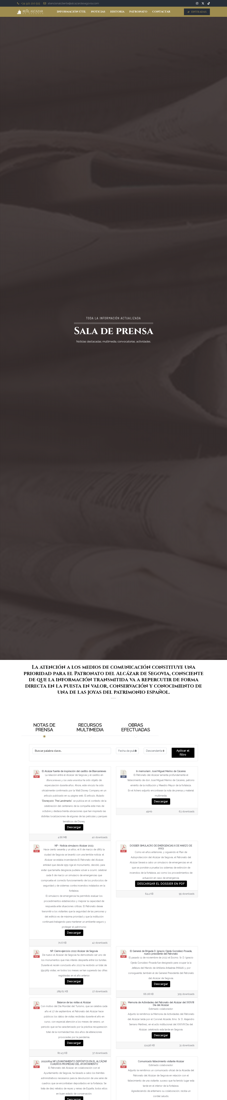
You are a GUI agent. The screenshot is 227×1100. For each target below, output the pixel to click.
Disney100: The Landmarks (56, 801)
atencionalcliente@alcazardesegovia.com (73, 3)
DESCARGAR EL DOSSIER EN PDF (161, 883)
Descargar (74, 827)
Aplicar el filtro (182, 752)
